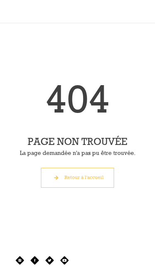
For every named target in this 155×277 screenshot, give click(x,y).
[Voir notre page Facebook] (34, 260)
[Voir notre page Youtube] (64, 260)
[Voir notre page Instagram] (19, 260)
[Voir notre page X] (49, 260)
